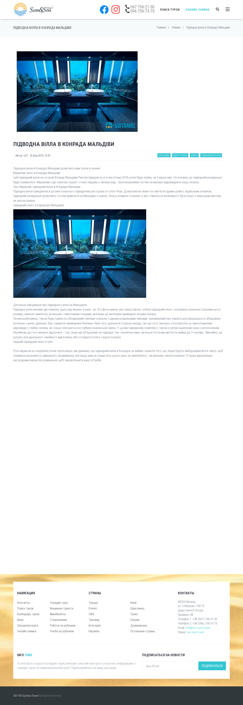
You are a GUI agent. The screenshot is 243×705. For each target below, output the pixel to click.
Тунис (134, 614)
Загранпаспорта (27, 625)
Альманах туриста (61, 608)
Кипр (133, 603)
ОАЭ (91, 614)
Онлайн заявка (26, 631)
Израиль (94, 631)
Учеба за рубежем (62, 631)
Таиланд (94, 620)
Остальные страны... (143, 631)
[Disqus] (118, 415)
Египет (93, 608)
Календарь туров (28, 614)
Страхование (58, 620)
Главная (161, 27)
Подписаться (212, 666)
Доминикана (138, 625)
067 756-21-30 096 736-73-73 (142, 8)
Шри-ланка (137, 608)
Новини (176, 27)
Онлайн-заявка (197, 9)
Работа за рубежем (62, 625)
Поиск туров (170, 9)
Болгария (95, 625)
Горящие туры (59, 603)
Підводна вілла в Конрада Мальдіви (208, 27)
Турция (93, 603)
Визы (20, 620)
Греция (134, 620)
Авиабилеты (58, 614)
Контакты (23, 603)
